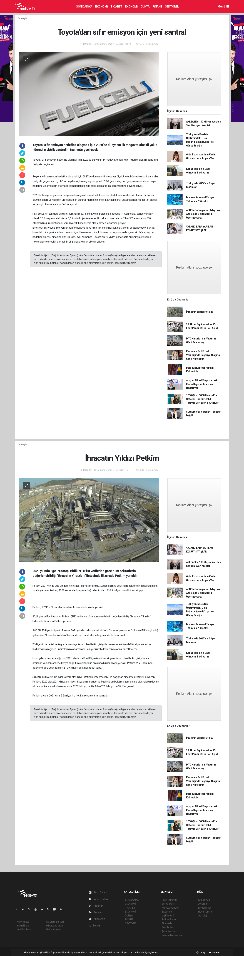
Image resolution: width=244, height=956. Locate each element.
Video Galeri (100, 899)
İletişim (97, 925)
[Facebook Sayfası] (18, 909)
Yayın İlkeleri (23, 925)
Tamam (215, 952)
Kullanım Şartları (55, 921)
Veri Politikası (24, 929)
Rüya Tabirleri (205, 911)
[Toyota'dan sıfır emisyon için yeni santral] (89, 93)
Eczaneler (167, 911)
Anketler (203, 903)
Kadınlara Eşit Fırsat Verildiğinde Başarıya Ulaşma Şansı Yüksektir (203, 355)
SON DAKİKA (84, 6)
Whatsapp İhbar (54, 925)
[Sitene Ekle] (62, 909)
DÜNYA (145, 6)
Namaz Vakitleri (170, 907)
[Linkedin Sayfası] (43, 909)
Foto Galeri (100, 892)
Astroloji (202, 915)
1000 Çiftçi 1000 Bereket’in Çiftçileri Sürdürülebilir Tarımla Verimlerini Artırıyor (202, 399)
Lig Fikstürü (168, 915)
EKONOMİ (101, 6)
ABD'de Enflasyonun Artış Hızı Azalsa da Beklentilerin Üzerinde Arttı (203, 214)
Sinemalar (167, 923)
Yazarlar (98, 905)
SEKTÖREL (172, 6)
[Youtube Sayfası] (36, 909)
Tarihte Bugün (169, 919)
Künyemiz (99, 919)
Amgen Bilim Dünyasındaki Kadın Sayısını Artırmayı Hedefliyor (201, 384)
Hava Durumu (169, 899)
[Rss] (49, 909)
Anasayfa (23, 18)
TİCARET (116, 6)
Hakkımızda (23, 921)
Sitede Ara (204, 899)
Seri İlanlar (167, 927)
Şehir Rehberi (169, 931)
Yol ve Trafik (168, 903)
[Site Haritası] (56, 909)
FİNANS (157, 6)
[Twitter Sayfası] (24, 909)
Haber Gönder (53, 929)
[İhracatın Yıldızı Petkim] (89, 520)
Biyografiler (204, 907)
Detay (201, 952)
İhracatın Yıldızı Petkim (199, 311)
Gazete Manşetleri (172, 935)
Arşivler (98, 912)
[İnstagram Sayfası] (30, 909)
